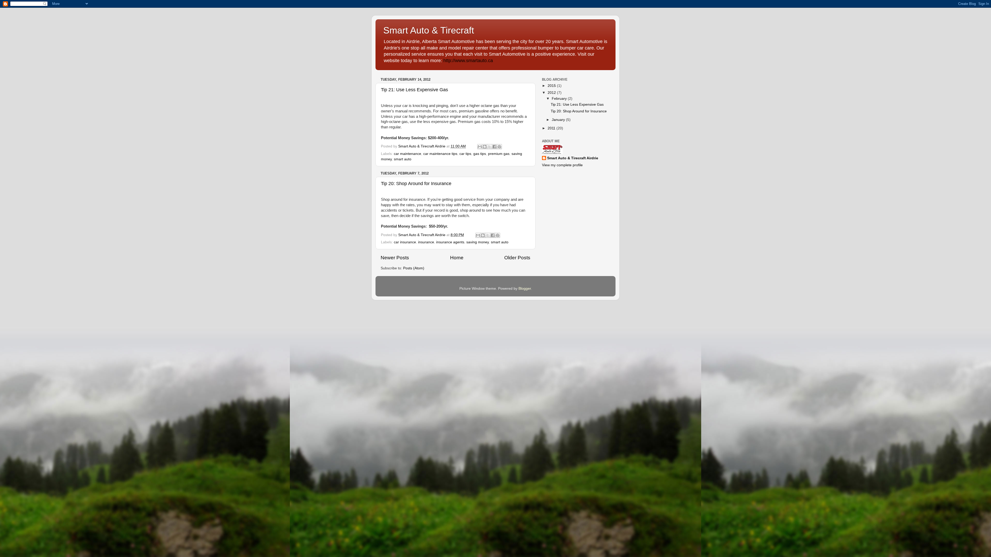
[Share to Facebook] (494, 146)
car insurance (405, 242)
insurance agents (450, 242)
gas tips (479, 154)
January (559, 120)
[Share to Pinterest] (499, 146)
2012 (552, 93)
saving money (477, 242)
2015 (552, 86)
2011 (552, 128)
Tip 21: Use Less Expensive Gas (414, 89)
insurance (426, 242)
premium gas (498, 154)
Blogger (524, 288)
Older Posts (517, 257)
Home (456, 257)
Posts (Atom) (413, 268)
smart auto (402, 159)
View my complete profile (562, 165)
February (560, 99)
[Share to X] (489, 146)
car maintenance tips (440, 154)
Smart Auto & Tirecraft (428, 30)
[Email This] (479, 146)
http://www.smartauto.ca (468, 60)
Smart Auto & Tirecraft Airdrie (572, 158)
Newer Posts (395, 257)
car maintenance (407, 154)
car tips (465, 154)
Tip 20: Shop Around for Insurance (416, 183)
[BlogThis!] (484, 146)
